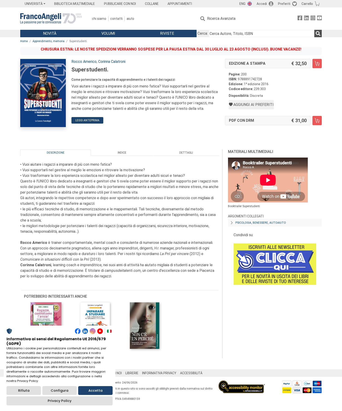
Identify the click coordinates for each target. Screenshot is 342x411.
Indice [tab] (122, 152)
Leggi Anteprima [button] (87, 120)
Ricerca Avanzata (221, 18)
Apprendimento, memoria (48, 41)
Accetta (95, 390)
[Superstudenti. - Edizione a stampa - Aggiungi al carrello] (317, 63)
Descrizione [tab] (55, 152)
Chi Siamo (99, 18)
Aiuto (130, 18)
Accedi (262, 4)
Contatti (116, 18)
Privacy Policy (59, 400)
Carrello (307, 4)
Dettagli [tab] (186, 152)
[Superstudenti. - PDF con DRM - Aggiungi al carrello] (317, 120)
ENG (242, 4)
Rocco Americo (84, 61)
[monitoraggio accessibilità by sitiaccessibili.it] (241, 383)
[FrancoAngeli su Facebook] (300, 19)
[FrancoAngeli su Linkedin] (306, 19)
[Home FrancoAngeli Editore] (51, 19)
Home (24, 41)
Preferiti (284, 4)
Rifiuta (24, 390)
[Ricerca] (318, 33)
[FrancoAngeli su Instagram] (313, 19)
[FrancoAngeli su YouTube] (319, 19)
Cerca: (203, 33)
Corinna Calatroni (111, 61)
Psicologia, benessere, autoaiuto (260, 222)
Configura (59, 390)
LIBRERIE (131, 373)
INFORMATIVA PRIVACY (159, 373)
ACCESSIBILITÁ (191, 373)
